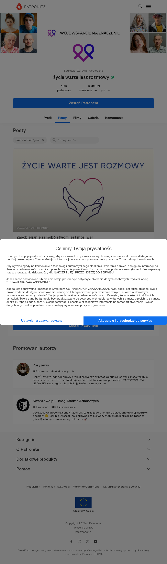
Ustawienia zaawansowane (42, 320)
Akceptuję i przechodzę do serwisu (125, 320)
